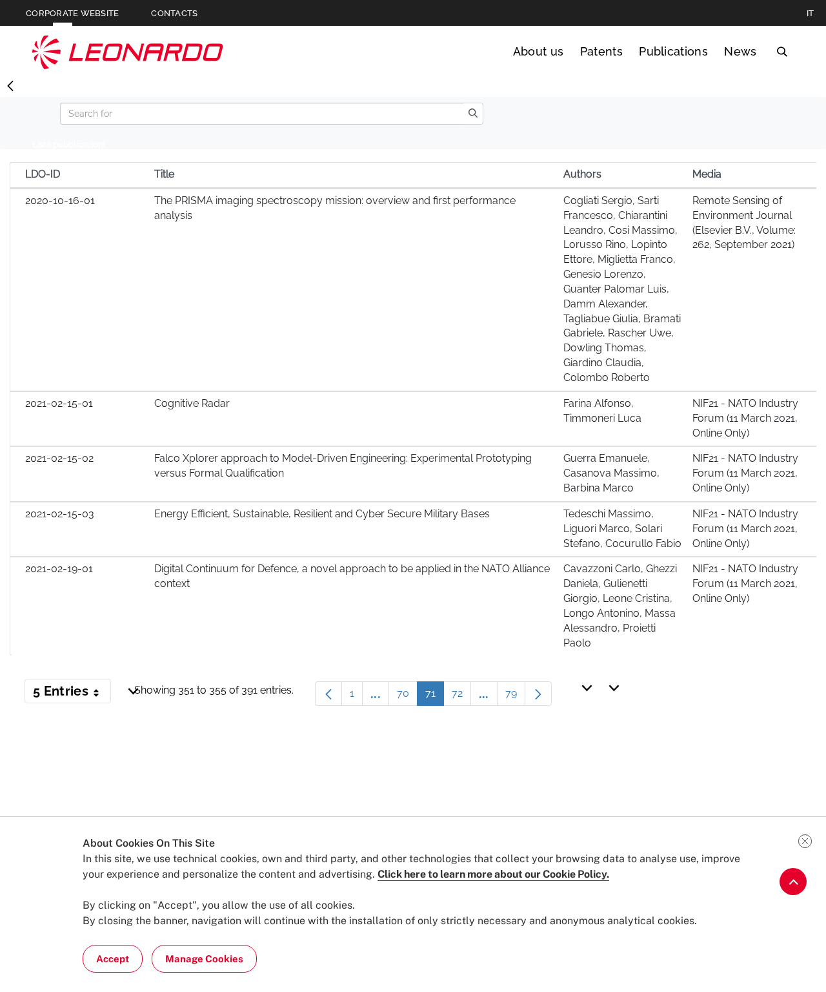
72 (461, 696)
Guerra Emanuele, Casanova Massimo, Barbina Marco (611, 473)
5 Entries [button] (72, 693)
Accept (112, 958)
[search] (473, 113)
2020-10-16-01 (60, 200)
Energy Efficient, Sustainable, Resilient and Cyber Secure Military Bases (322, 514)
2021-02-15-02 (59, 458)
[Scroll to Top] (793, 881)
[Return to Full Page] (10, 86)
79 (515, 696)
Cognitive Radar (192, 403)
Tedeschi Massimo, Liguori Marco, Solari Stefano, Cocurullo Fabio (622, 529)
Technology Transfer (127, 52)
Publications (673, 51)
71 (434, 696)
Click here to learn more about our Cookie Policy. (493, 874)
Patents (601, 51)
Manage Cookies (204, 958)
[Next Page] (538, 693)
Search (782, 51)
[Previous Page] (328, 693)
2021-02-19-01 (59, 569)
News (740, 51)
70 (407, 696)
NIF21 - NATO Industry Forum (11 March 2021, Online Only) (745, 418)
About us (538, 51)
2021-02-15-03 (59, 514)
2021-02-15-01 (59, 403)
